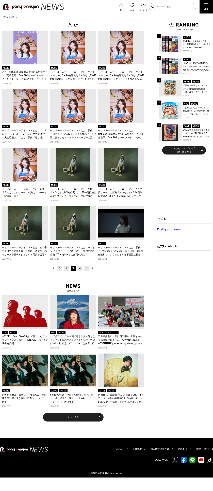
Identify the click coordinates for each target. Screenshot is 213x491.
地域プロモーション (108, 332)
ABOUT (120, 448)
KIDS (186, 104)
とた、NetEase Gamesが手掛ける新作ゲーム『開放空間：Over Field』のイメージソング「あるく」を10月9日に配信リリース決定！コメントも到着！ (25, 76)
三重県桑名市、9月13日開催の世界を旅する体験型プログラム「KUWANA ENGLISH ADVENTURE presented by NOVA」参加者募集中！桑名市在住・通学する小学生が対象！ (120, 340)
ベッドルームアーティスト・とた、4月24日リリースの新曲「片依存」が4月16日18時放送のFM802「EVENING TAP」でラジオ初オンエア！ (120, 193)
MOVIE (196, 82)
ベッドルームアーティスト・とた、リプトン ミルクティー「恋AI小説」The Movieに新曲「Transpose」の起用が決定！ (72, 251)
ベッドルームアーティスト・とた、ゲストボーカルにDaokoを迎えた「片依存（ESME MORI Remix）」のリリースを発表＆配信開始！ (121, 76)
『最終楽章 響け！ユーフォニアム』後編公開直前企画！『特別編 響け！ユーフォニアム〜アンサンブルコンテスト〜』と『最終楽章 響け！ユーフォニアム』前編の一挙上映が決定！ (196, 89)
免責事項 (182, 448)
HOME (5, 17)
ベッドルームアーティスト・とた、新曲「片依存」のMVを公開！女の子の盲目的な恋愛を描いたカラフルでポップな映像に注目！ (73, 193)
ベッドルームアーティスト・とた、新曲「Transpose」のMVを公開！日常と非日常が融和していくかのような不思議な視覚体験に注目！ (121, 251)
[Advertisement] (182, 185)
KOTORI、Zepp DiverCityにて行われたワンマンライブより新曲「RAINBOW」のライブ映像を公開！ (25, 340)
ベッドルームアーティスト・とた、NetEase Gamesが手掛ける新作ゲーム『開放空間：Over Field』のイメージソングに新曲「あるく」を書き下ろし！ (121, 134)
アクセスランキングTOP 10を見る (184, 150)
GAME (186, 126)
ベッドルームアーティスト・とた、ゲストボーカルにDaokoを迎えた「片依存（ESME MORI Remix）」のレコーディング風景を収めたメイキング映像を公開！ (73, 76)
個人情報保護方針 (159, 448)
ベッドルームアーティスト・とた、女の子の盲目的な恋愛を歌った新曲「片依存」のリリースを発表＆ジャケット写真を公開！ (24, 251)
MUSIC (6, 68)
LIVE (5, 332)
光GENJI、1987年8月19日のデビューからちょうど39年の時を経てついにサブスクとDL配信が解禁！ (196, 67)
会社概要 (137, 448)
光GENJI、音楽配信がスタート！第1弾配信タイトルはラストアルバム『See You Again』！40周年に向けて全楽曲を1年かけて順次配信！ (197, 44)
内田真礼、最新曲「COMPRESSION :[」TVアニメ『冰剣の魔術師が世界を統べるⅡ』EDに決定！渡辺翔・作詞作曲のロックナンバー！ (120, 398)
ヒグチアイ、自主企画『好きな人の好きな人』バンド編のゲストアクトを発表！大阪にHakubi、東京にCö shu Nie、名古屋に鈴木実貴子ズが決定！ (72, 340)
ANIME (54, 391)
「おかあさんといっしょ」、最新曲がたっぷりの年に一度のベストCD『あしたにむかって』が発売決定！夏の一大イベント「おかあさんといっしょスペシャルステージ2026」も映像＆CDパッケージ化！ (196, 111)
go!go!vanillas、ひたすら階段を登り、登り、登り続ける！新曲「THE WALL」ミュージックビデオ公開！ (72, 398)
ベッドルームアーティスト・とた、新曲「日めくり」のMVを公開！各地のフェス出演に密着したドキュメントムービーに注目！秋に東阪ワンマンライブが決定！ (73, 134)
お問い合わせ (202, 448)
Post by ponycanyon (169, 229)
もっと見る (73, 417)
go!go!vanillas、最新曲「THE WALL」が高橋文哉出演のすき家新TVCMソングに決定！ (24, 398)
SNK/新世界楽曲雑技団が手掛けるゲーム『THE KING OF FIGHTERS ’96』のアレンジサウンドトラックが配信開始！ (196, 133)
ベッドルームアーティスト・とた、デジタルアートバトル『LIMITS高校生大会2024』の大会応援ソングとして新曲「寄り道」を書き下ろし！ (25, 134)
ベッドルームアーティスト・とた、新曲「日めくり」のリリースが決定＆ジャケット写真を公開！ (24, 192)
